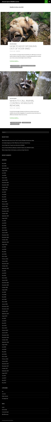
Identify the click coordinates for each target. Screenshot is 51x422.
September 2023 (5, 215)
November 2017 (5, 366)
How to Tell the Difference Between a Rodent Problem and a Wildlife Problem (18, 147)
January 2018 (5, 361)
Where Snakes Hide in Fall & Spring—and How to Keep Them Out (15, 150)
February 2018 (5, 358)
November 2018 (5, 337)
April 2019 (4, 325)
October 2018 (5, 339)
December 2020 (5, 282)
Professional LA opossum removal (28, 65)
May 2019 (4, 323)
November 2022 (5, 237)
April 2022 (4, 254)
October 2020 (5, 287)
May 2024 (4, 196)
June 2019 (4, 320)
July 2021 (4, 270)
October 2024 (5, 187)
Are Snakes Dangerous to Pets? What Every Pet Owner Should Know (16, 142)
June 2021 (4, 273)
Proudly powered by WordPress (7, 420)
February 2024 (5, 204)
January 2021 (5, 280)
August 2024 (4, 189)
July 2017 (4, 375)
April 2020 (4, 299)
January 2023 (5, 232)
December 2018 (5, 335)
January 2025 (5, 180)
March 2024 (4, 201)
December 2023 (5, 208)
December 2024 (5, 182)
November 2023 (5, 211)
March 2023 (4, 230)
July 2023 (4, 220)
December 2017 (5, 363)
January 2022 (5, 261)
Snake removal (5, 396)
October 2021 (5, 265)
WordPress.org (5, 414)
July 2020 (4, 292)
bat (2, 391)
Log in (3, 407)
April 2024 (4, 199)
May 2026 (4, 163)
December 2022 (5, 234)
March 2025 (4, 177)
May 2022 (4, 251)
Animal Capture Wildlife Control (10, 1)
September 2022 (5, 242)
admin (18, 51)
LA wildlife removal (15, 124)
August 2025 (4, 170)
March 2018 (4, 356)
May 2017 (4, 380)
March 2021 (4, 277)
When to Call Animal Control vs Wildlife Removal (22, 103)
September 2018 (5, 342)
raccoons (4, 393)
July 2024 (4, 192)
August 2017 (4, 373)
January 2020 (5, 304)
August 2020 (4, 289)
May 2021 (4, 275)
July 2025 (4, 173)
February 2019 (5, 330)
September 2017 (5, 370)
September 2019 (5, 313)
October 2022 (5, 239)
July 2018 (4, 347)
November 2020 (5, 285)
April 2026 (4, 165)
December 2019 (5, 306)
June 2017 (4, 378)
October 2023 (5, 213)
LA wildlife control (26, 122)
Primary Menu (49, 1)
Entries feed (4, 409)
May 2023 (4, 225)
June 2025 (4, 175)
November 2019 (5, 308)
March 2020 (4, 301)
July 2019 (4, 318)
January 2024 (5, 206)
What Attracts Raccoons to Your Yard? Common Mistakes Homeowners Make (18, 140)
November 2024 (5, 184)
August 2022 (4, 244)
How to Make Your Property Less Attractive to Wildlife (13, 145)
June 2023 (4, 223)
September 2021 (5, 268)
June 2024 (4, 194)
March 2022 (4, 256)
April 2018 (4, 354)
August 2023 (4, 218)
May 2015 (4, 382)
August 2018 (4, 344)
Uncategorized (13, 43)
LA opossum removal (15, 65)
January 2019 (5, 332)
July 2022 (4, 246)
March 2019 (4, 327)
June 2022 (4, 249)
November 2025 (5, 168)
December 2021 (5, 263)
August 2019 (4, 316)
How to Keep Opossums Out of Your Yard (23, 47)
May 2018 (4, 351)
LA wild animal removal (16, 122)
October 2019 (5, 311)
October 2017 (5, 368)
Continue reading (14, 61)
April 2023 (4, 227)
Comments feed (5, 412)
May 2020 (4, 296)
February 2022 (5, 258)
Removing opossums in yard (16, 67)
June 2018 (4, 349)
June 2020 (4, 294)
